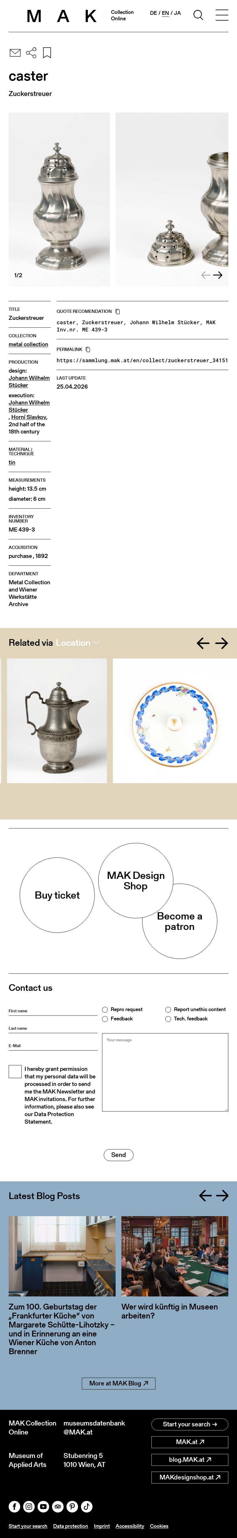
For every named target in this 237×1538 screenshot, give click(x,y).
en (165, 13)
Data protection (70, 1526)
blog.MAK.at (186, 1459)
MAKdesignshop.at (187, 1477)
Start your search (186, 1424)
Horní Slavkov (28, 417)
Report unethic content (200, 1009)
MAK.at (186, 1441)
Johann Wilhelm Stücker (29, 381)
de (153, 13)
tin (12, 462)
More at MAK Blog (115, 1383)
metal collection (28, 344)
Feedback (122, 1018)
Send (118, 1154)
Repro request (126, 1009)
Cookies (159, 1526)
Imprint (102, 1526)
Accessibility (130, 1526)
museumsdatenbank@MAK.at (91, 1428)
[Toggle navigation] (222, 16)
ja (177, 13)
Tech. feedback (191, 1018)
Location (73, 642)
